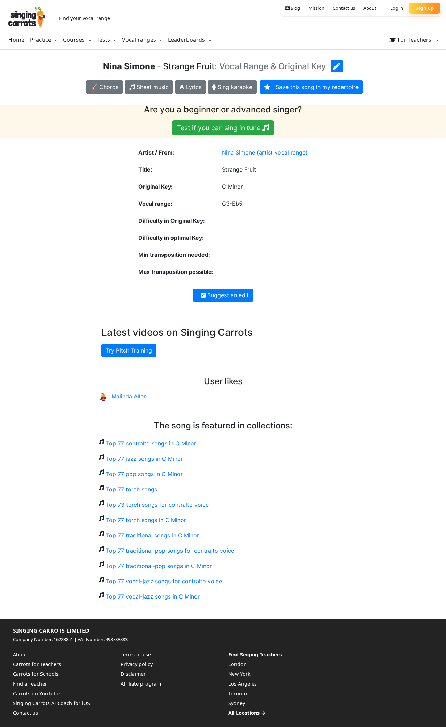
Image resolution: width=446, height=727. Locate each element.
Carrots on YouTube (36, 693)
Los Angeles (242, 683)
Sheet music (152, 87)
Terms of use (136, 654)
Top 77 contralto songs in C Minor (151, 443)
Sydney (236, 703)
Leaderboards (187, 40)
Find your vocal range (84, 18)
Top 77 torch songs (131, 489)
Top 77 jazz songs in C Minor (144, 458)
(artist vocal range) (282, 152)
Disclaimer (133, 674)
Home (16, 40)
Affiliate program (141, 683)
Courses (74, 40)
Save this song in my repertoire (314, 87)
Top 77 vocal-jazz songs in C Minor (153, 596)
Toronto (237, 693)
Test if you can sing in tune (219, 128)
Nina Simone (238, 152)
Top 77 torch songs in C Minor (146, 519)
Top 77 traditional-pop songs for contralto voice (170, 550)
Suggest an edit (227, 295)
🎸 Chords (104, 87)
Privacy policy (137, 664)
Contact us (344, 8)
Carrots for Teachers (37, 664)
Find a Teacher (30, 683)
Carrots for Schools (36, 674)
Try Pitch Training (129, 350)
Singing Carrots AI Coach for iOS (51, 703)
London (237, 664)
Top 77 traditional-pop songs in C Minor (159, 565)
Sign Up (424, 8)
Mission (316, 8)
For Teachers (414, 40)
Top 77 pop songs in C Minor (144, 474)
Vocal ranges (139, 40)
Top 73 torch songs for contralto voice (157, 504)
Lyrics (192, 87)
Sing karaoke (234, 87)
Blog (295, 8)
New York (239, 674)
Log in (396, 8)
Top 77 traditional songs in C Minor (152, 535)
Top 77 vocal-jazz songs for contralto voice (164, 581)
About (369, 8)
